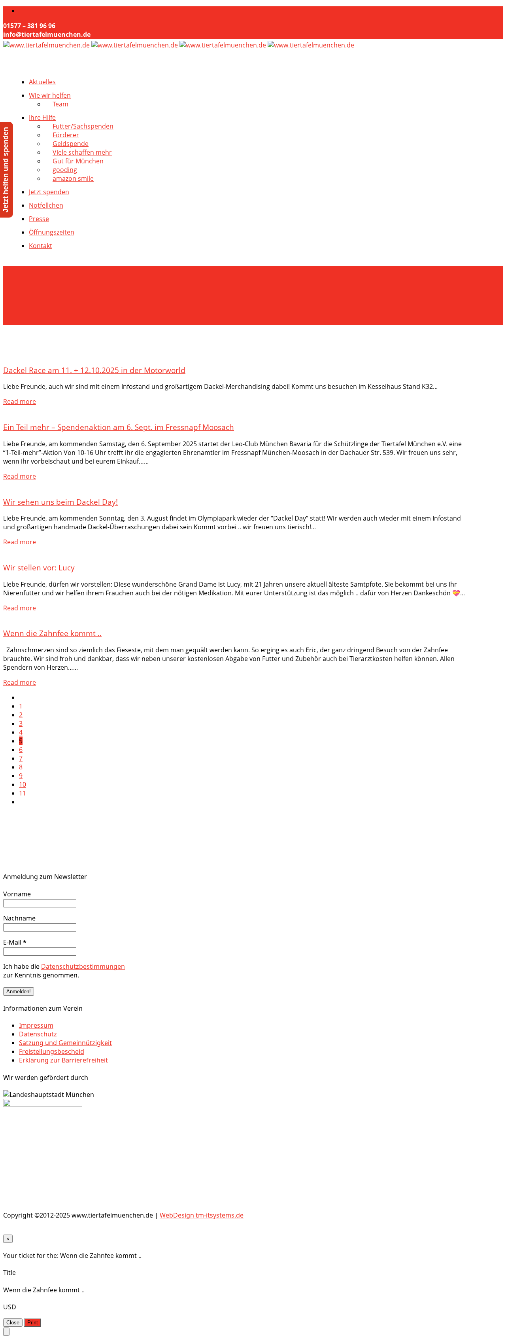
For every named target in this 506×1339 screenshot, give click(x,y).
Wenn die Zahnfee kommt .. (52, 633)
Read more (19, 401)
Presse (39, 218)
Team (60, 104)
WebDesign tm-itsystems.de (202, 1215)
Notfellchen (46, 205)
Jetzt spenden (49, 191)
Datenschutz (38, 1034)
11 (22, 793)
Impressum (36, 1025)
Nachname (19, 918)
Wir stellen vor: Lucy (39, 567)
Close (12, 1323)
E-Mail (14, 942)
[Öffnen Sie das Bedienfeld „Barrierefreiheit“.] (6, 1332)
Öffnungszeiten (51, 232)
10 (22, 784)
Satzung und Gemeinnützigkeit (65, 1042)
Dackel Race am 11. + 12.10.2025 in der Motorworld (94, 370)
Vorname (17, 894)
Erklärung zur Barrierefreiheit (63, 1060)
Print (32, 1323)
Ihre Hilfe (42, 117)
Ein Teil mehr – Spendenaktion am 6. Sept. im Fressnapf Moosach (118, 427)
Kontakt (40, 245)
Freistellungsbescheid (51, 1051)
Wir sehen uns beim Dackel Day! (60, 502)
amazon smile (73, 178)
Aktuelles (42, 82)
